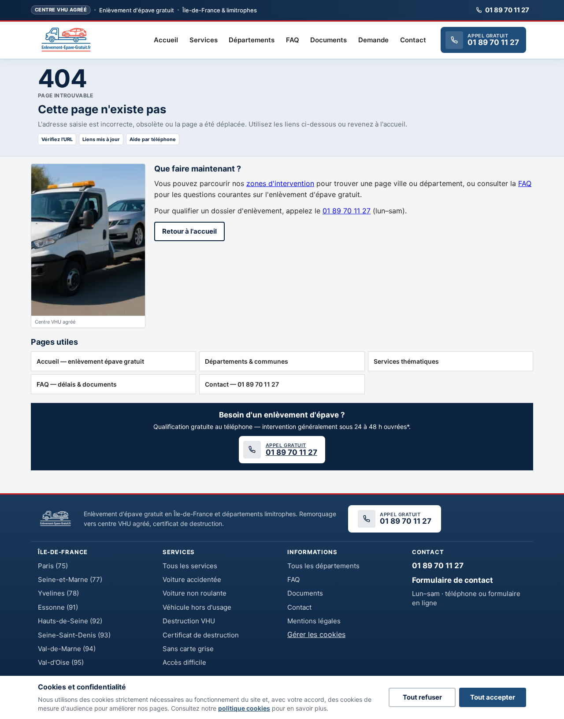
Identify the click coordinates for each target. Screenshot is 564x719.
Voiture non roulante (194, 593)
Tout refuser (422, 697)
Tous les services (190, 566)
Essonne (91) (58, 607)
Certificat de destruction (201, 635)
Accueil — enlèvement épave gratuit (90, 361)
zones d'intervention (280, 183)
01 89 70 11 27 (507, 10)
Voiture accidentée (192, 579)
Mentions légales (314, 621)
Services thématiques (406, 361)
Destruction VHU (189, 621)
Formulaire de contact (452, 580)
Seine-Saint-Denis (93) (74, 635)
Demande (373, 40)
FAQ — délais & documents (77, 384)
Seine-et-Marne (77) (70, 579)
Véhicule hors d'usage (197, 607)
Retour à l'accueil (189, 231)
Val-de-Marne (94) (67, 648)
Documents (328, 40)
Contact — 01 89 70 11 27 (242, 384)
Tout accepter (492, 697)
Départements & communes (246, 361)
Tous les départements (323, 566)
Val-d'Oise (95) (61, 662)
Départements (252, 40)
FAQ (292, 40)
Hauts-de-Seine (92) (70, 621)
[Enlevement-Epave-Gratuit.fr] (66, 40)
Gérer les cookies (316, 634)
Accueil (166, 40)
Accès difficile (184, 662)
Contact (413, 40)
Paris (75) (53, 566)
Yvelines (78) (58, 593)
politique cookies (244, 708)
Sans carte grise (188, 648)
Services (203, 40)
